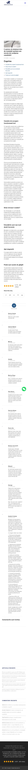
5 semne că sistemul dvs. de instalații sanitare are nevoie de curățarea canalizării (12, 712)
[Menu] (25, 3)
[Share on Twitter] (10, 295)
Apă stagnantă (8, 73)
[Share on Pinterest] (18, 295)
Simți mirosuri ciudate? (10, 66)
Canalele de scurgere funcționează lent (14, 64)
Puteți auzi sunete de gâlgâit (12, 75)
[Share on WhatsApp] (14, 295)
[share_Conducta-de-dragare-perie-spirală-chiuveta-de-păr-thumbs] (12, 44)
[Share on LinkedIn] (22, 295)
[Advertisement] (14, 24)
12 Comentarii (12, 58)
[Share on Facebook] (6, 295)
